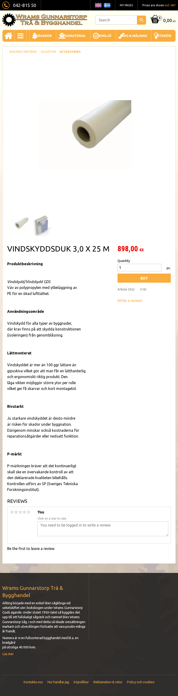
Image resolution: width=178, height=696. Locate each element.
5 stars (28, 512)
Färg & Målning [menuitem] (133, 36)
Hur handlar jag (58, 682)
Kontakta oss (33, 682)
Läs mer (8, 654)
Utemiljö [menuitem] (103, 36)
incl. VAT (170, 5)
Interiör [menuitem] (163, 36)
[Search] (141, 20)
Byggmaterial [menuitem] (73, 36)
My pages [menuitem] (126, 5)
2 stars (16, 512)
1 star (12, 512)
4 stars (24, 512)
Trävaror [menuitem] (43, 36)
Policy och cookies (141, 682)
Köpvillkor (81, 682)
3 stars (20, 512)
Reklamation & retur (107, 682)
